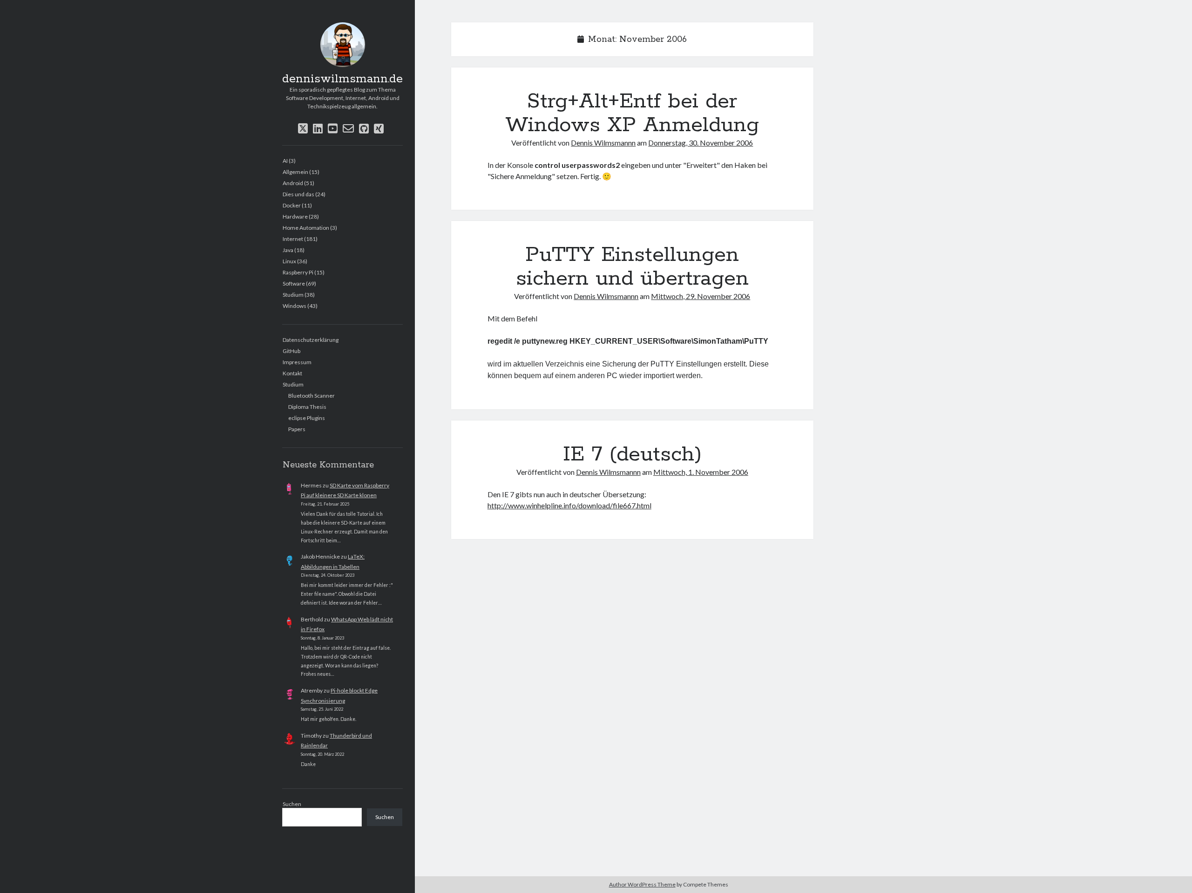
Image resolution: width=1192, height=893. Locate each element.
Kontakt (292, 373)
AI (285, 160)
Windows (294, 305)
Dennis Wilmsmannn (603, 142)
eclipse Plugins (306, 417)
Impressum (297, 362)
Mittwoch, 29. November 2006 (700, 296)
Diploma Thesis (307, 406)
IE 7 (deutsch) (632, 454)
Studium (293, 294)
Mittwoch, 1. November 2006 (700, 471)
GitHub (291, 350)
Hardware (295, 216)
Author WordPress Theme (642, 884)
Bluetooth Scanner (311, 395)
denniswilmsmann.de (342, 79)
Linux (289, 261)
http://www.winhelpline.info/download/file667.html (569, 505)
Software (294, 283)
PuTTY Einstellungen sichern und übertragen (632, 266)
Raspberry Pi (298, 272)
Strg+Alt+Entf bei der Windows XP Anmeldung (632, 113)
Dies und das (298, 194)
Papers (296, 429)
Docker (292, 205)
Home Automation (306, 227)
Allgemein (295, 171)
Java (288, 250)
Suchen (292, 803)
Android (293, 183)
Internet (293, 238)
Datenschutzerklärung (311, 339)
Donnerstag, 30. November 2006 (700, 142)
